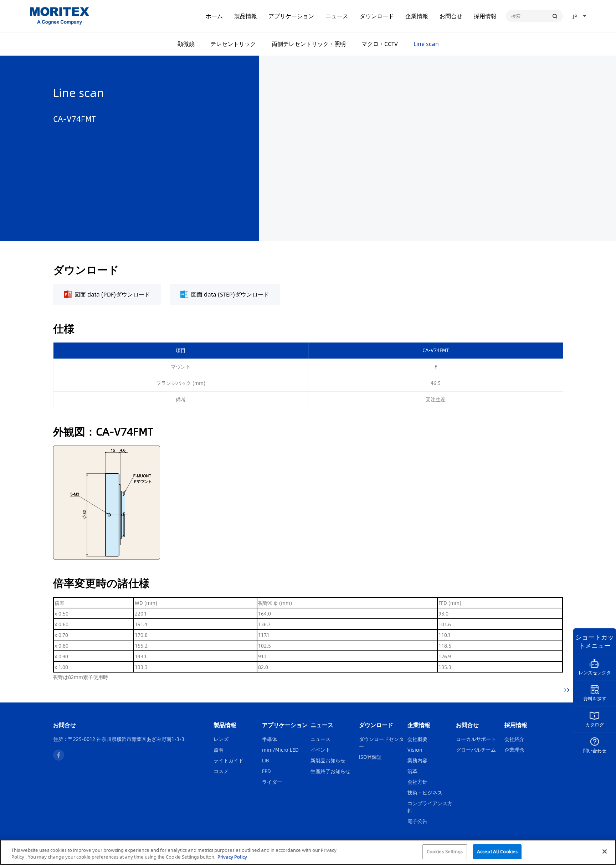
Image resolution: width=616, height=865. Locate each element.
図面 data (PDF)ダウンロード (112, 294)
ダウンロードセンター (381, 742)
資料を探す (594, 698)
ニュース (336, 15)
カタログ (594, 724)
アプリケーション (291, 15)
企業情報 (416, 15)
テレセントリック (233, 43)
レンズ (221, 739)
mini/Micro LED (280, 749)
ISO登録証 (370, 757)
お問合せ (451, 15)
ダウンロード (377, 15)
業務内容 (417, 760)
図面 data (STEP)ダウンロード (230, 294)
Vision (414, 749)
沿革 (412, 771)
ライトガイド (228, 760)
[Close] (604, 851)
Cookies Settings (445, 851)
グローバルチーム (476, 749)
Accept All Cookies (497, 851)
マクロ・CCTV (379, 43)
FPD (266, 771)
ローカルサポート (476, 739)
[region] (308, 852)
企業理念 (514, 749)
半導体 (269, 739)
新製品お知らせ (327, 760)
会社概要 (417, 739)
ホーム (214, 15)
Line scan (426, 43)
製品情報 (245, 15)
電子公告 (417, 821)
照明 (219, 749)
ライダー (272, 782)
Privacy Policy (232, 857)
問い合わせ (594, 750)
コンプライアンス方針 (429, 806)
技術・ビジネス (424, 792)
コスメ (221, 771)
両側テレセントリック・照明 (309, 43)
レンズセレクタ (595, 672)
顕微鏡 (186, 43)
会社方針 (417, 782)
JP (575, 16)
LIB (265, 760)
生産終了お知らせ (330, 771)
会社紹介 (514, 739)
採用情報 (485, 15)
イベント (320, 749)
